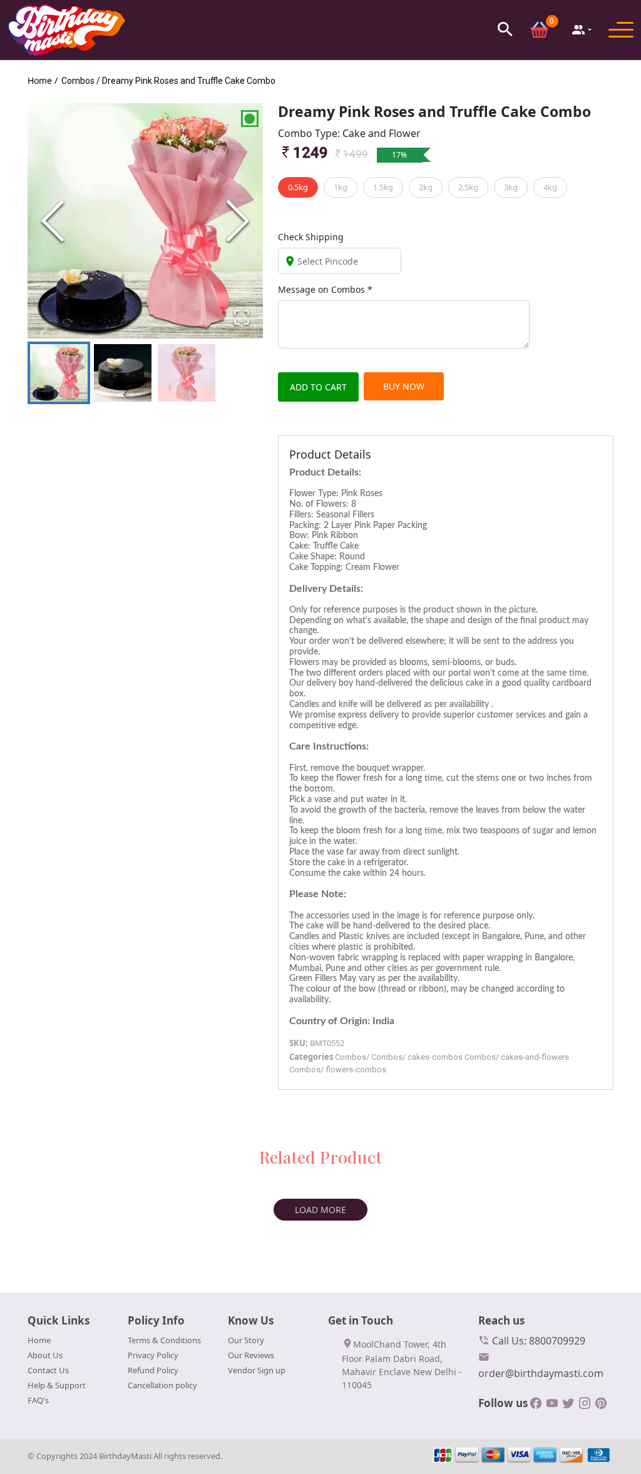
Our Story (246, 1340)
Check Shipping (311, 237)
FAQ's (38, 1400)
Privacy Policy (153, 1355)
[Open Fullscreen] (241, 317)
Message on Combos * (325, 289)
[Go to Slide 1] (59, 373)
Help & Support (57, 1385)
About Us (45, 1355)
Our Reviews (251, 1355)
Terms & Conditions (164, 1340)
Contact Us (48, 1370)
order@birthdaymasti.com (540, 1373)
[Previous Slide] (53, 221)
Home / (43, 80)
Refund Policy (153, 1370)
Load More (320, 1210)
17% (399, 155)
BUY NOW (403, 386)
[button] (505, 29)
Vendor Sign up (256, 1370)
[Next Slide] (238, 221)
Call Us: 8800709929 (537, 1341)
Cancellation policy (162, 1385)
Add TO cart (318, 387)
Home (39, 1340)
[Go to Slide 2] (122, 373)
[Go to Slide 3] (186, 373)
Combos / (80, 81)
